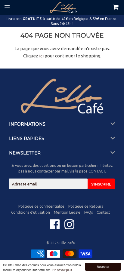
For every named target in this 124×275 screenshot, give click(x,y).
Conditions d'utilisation (30, 212)
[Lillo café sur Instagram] (69, 227)
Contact (103, 212)
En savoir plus (62, 269)
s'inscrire (101, 184)
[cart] (110, 7)
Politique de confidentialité (41, 206)
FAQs (88, 212)
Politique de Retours (85, 206)
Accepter (103, 266)
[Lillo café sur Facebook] (55, 227)
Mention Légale (67, 212)
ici (41, 55)
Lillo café (67, 243)
